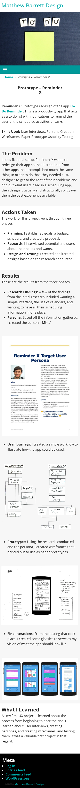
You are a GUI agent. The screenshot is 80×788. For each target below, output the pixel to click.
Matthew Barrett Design (32, 5)
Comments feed (18, 774)
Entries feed (15, 770)
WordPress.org (17, 778)
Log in (10, 766)
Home (8, 77)
